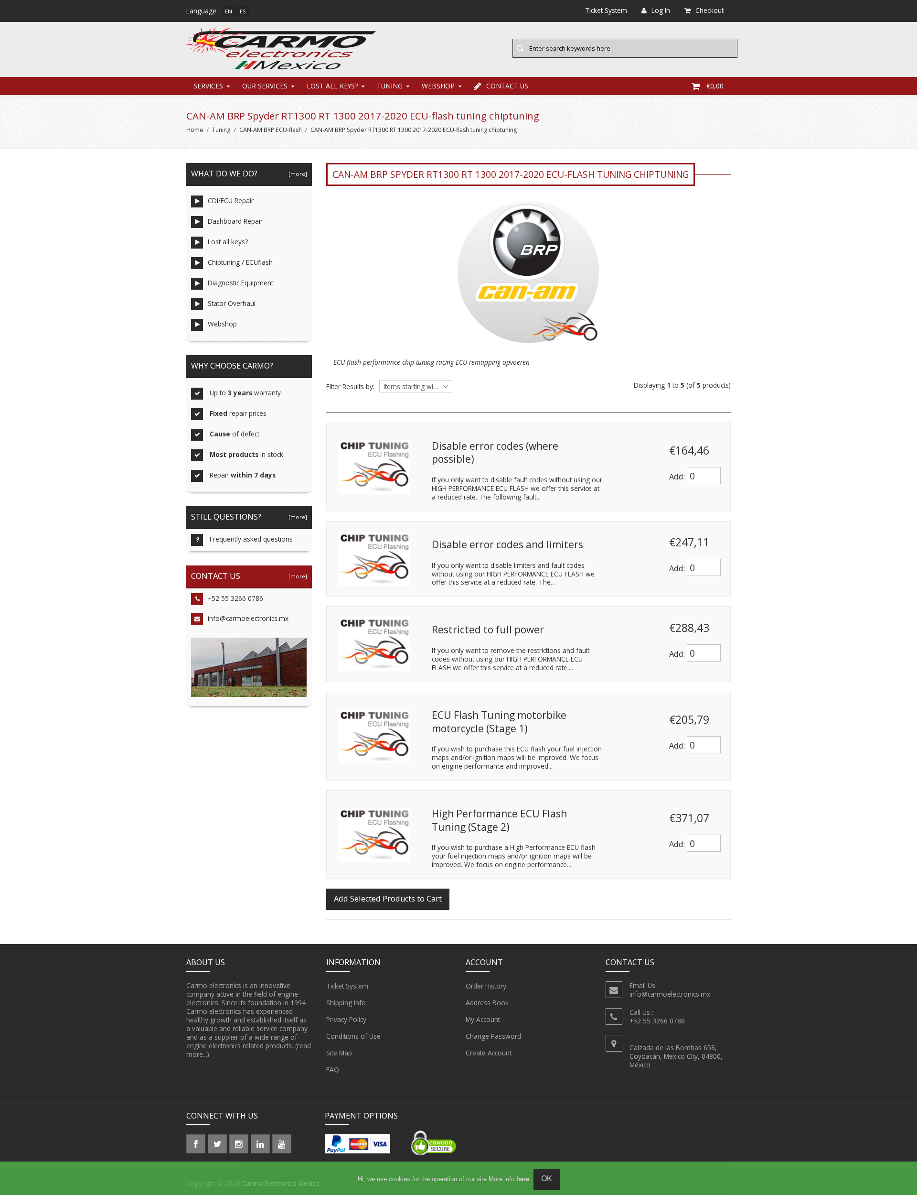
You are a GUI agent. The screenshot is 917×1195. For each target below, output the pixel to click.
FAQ (332, 1069)
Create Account (489, 1052)
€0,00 (715, 85)
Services (208, 85)
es (243, 11)
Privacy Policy (346, 1019)
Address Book (487, 1002)
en (228, 11)
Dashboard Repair (235, 221)
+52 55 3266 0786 (235, 598)
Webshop (438, 85)
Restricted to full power (488, 629)
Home (194, 130)
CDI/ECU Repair (231, 200)
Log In (660, 10)
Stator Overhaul (232, 303)
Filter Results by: (350, 386)
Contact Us (507, 85)
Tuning (390, 85)
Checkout (709, 10)
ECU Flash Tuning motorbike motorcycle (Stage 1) (499, 721)
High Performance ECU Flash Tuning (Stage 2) (499, 820)
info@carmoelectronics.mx (248, 618)
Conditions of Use (353, 1036)
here (522, 1179)
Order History (486, 985)
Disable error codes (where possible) (495, 452)
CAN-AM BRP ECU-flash (270, 130)
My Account (483, 1019)
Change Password (493, 1036)
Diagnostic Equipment (240, 282)
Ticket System (347, 985)
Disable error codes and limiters (507, 544)
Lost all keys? (332, 85)
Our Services (265, 85)
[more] (296, 173)
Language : (203, 10)
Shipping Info (346, 1002)
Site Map (339, 1052)
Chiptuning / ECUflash (240, 262)
